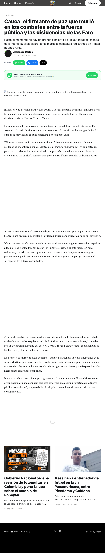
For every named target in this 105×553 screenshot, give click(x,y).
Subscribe (93, 3)
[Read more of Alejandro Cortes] (8, 53)
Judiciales (9, 15)
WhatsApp (20, 62)
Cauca (17, 3)
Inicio (7, 3)
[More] (40, 3)
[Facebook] (60, 531)
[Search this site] (70, 3)
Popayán (29, 3)
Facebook (34, 62)
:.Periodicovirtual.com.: (13, 532)
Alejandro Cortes (23, 52)
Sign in (78, 3)
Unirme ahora (92, 75)
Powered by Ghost (93, 532)
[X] (55, 531)
